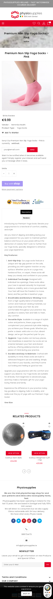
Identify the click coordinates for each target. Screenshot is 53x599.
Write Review (9, 115)
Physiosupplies (26, 487)
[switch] (47, 595)
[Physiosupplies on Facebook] (13, 521)
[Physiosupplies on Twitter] (19, 521)
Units (4, 168)
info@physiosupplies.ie (26, 545)
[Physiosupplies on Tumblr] (34, 521)
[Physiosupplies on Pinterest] (24, 521)
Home (26, 41)
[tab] (26, 212)
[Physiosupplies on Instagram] (29, 521)
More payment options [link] (12, 189)
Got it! (26, 593)
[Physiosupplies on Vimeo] (40, 521)
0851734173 (26, 534)
